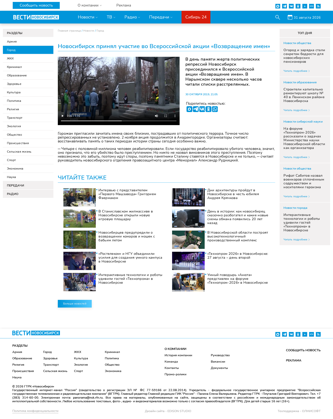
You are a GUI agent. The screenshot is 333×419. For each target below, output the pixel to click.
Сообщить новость (36, 5)
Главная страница (69, 31)
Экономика (15, 168)
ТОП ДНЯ (305, 33)
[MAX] (189, 109)
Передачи (159, 17)
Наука (11, 177)
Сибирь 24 (196, 17)
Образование (17, 75)
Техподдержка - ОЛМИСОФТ (299, 411)
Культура (14, 92)
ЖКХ (10, 58)
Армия (12, 41)
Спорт (11, 160)
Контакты (172, 368)
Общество (14, 135)
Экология (14, 126)
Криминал (14, 67)
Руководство (220, 355)
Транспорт (14, 118)
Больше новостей (74, 303)
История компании (178, 355)
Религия (13, 109)
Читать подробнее (295, 71)
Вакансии (218, 362)
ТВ (109, 17)
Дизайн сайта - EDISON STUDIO (168, 411)
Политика (14, 101)
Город (11, 50)
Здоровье (14, 84)
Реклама (123, 5)
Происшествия (18, 143)
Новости (86, 17)
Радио (130, 17)
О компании (88, 5)
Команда (171, 362)
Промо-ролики (175, 374)
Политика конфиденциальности (35, 411)
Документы (219, 368)
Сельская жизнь (19, 152)
